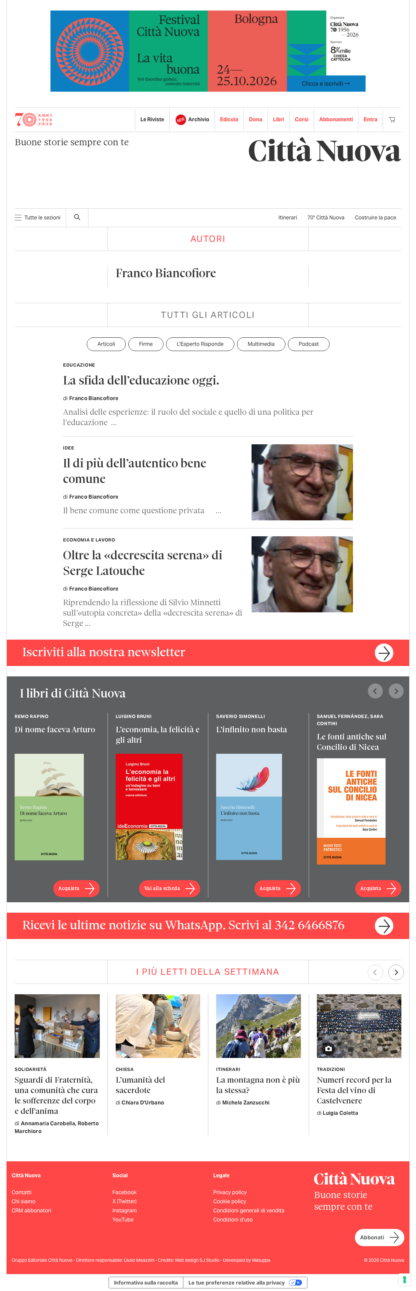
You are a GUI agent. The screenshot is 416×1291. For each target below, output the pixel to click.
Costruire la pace (375, 217)
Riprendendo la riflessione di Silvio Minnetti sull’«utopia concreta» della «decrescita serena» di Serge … (152, 613)
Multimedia (261, 344)
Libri (278, 119)
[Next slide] (396, 691)
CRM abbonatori (31, 1210)
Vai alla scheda (162, 888)
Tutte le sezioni (42, 217)
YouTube (123, 1219)
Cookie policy (229, 1201)
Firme (146, 344)
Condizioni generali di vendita (248, 1210)
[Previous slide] (375, 691)
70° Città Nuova (325, 217)
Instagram (124, 1210)
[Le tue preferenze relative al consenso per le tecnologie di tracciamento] (404, 1279)
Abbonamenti (336, 119)
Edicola (229, 119)
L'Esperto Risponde (200, 344)
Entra (370, 119)
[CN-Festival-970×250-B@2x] (208, 50)
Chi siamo (23, 1201)
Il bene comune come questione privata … (142, 511)
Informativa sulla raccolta (146, 1282)
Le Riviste (152, 119)
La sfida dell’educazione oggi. (141, 381)
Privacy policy (230, 1192)
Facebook (124, 1192)
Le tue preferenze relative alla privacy (236, 1282)
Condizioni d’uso (233, 1219)
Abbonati (372, 1237)
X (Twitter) (124, 1201)
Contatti (22, 1192)
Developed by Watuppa (246, 1260)
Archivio (198, 119)
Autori (208, 238)
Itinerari (288, 217)
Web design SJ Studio (197, 1260)
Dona (255, 119)
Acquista (68, 888)
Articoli (106, 344)
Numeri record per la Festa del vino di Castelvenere (354, 1091)
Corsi (301, 119)
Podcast (309, 344)
